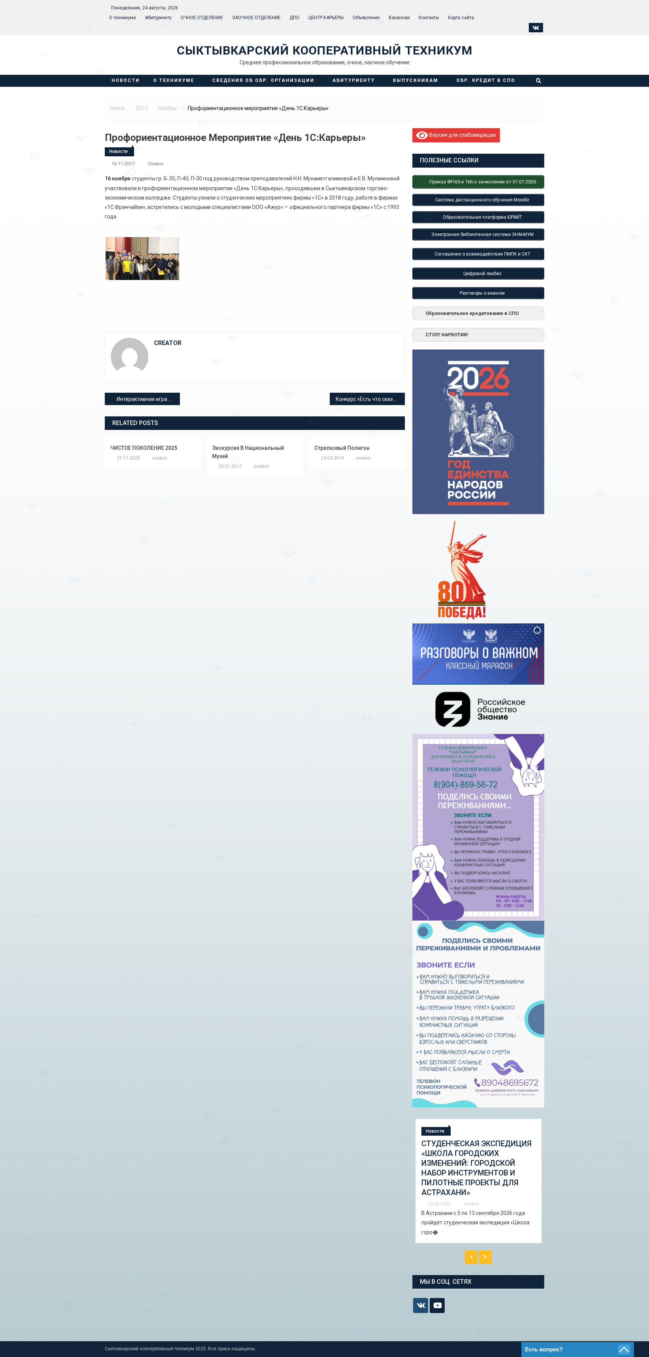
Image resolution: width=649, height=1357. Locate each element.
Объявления (366, 17)
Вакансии (399, 17)
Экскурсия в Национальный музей (248, 452)
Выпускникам (415, 80)
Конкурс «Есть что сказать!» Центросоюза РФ (370, 399)
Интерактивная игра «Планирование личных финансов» (148, 399)
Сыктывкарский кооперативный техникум (324, 50)
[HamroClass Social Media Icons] (420, 1305)
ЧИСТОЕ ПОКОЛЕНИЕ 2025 (143, 448)
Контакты (429, 17)
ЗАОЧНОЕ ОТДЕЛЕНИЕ (256, 17)
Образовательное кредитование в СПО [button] (472, 313)
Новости (126, 80)
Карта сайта (461, 17)
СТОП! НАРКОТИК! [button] (447, 334)
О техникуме (122, 17)
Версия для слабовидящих (462, 135)
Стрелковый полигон (342, 448)
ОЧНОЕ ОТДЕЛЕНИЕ (202, 17)
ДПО (294, 17)
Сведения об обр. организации (263, 80)
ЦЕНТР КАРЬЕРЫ (326, 17)
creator (155, 163)
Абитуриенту (158, 17)
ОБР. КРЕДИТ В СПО (485, 80)
